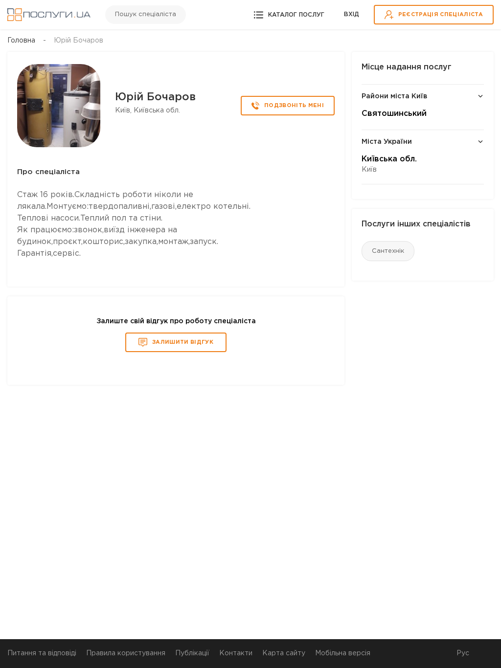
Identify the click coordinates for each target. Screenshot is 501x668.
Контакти (235, 653)
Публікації (192, 653)
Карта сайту (283, 653)
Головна (21, 41)
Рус (462, 653)
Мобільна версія (342, 653)
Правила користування (125, 653)
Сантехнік (388, 251)
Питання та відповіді (41, 653)
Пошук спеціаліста (145, 14)
